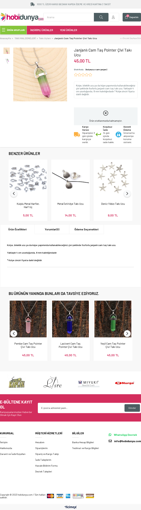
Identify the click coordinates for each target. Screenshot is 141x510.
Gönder (132, 407)
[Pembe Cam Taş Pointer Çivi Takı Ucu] (28, 319)
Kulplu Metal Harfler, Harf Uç (28, 205)
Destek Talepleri (43, 471)
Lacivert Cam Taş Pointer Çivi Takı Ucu (70, 345)
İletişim (4, 442)
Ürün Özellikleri (17, 229)
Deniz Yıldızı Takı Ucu (113, 203)
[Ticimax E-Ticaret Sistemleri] (70, 507)
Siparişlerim (41, 448)
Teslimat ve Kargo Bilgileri (85, 448)
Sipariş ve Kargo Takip (47, 453)
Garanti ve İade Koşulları (12, 453)
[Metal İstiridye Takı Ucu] (70, 179)
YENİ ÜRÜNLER (68, 30)
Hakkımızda (6, 448)
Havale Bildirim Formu (46, 465)
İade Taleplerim (43, 459)
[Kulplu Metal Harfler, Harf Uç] (28, 179)
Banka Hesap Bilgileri (83, 442)
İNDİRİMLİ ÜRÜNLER (41, 30)
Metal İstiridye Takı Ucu (70, 203)
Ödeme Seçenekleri (86, 229)
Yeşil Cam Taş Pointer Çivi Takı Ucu (112, 345)
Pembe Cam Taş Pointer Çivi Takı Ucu (28, 345)
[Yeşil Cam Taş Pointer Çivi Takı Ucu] (112, 319)
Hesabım (39, 442)
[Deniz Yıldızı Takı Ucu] (112, 179)
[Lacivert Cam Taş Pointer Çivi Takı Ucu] (70, 319)
